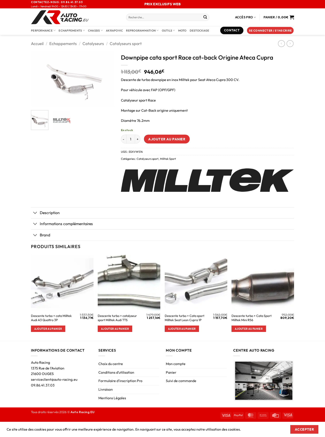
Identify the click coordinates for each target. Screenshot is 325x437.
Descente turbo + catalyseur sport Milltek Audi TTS (117, 318)
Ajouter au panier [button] (48, 328)
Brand (45, 234)
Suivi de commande (181, 381)
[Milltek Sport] (207, 180)
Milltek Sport (168, 158)
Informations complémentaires (66, 223)
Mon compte (175, 364)
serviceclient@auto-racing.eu (54, 379)
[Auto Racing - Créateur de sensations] (75, 17)
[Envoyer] (205, 17)
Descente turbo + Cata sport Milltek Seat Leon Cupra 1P (184, 318)
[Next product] (281, 43)
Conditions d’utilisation (116, 372)
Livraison (105, 389)
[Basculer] (35, 213)
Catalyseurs (93, 43)
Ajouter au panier (166, 139)
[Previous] (38, 79)
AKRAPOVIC (114, 30)
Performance (42, 30)
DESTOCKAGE (199, 30)
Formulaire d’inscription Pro (120, 381)
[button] (270, 30)
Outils (167, 30)
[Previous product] (290, 43)
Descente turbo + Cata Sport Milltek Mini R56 (251, 318)
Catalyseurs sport (126, 43)
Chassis (94, 30)
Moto (182, 30)
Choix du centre (110, 364)
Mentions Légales (112, 398)
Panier (171, 372)
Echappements (70, 30)
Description (50, 212)
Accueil (37, 43)
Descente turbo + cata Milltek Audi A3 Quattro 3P (51, 318)
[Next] (107, 79)
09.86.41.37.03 (43, 385)
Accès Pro (244, 17)
